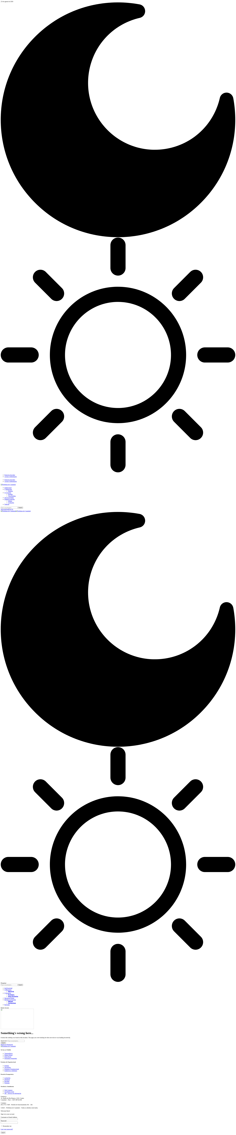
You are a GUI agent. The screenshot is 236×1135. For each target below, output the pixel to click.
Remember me (7, 1126)
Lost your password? (7, 1129)
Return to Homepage (7, 1044)
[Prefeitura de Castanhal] (16, 511)
